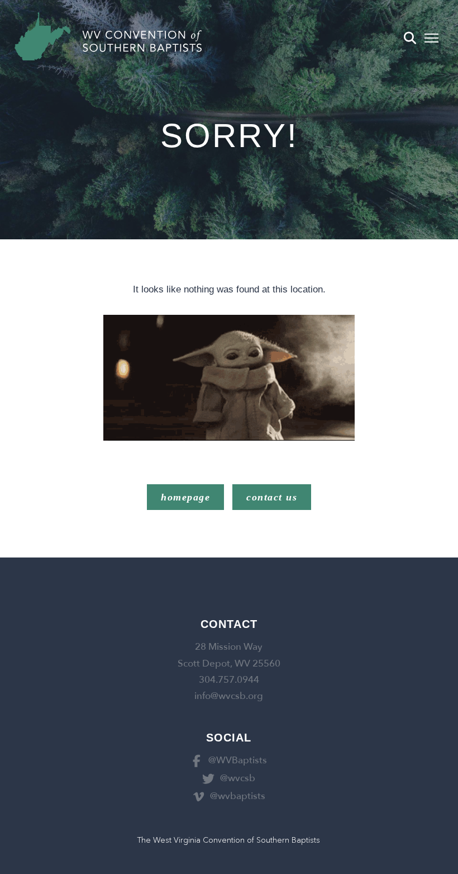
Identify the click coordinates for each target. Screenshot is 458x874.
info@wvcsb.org (228, 695)
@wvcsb (237, 778)
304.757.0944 (229, 679)
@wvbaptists (237, 796)
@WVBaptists (237, 760)
